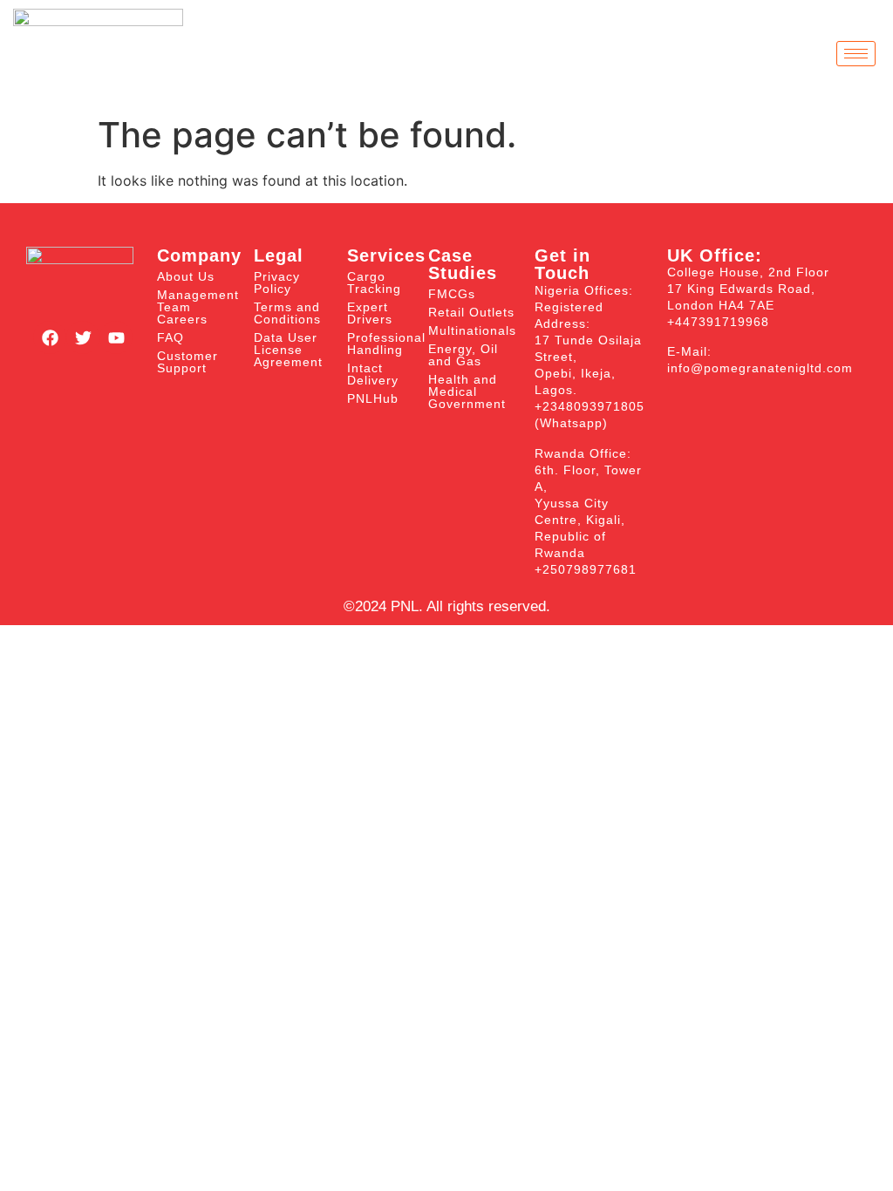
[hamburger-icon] (856, 53)
